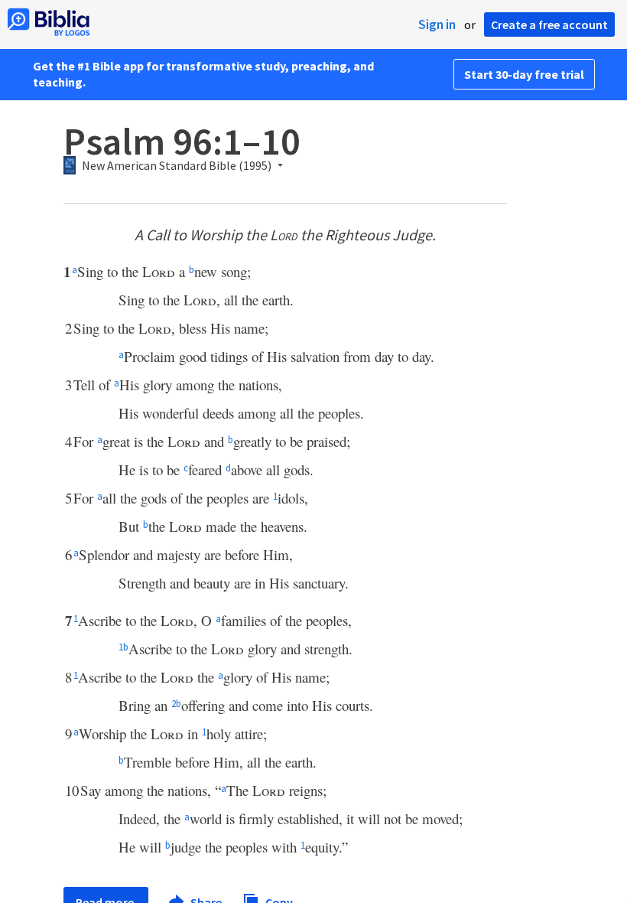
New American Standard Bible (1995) (176, 166)
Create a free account (549, 24)
